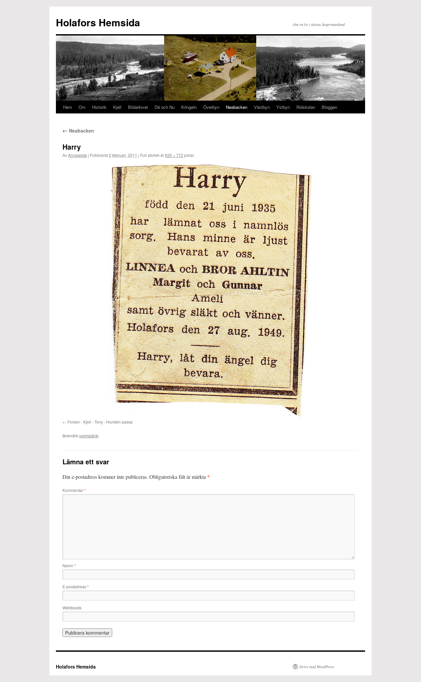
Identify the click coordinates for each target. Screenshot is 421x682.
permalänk (88, 435)
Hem (67, 107)
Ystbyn (283, 107)
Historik (99, 107)
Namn (69, 565)
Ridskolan (305, 107)
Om (82, 107)
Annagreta (77, 155)
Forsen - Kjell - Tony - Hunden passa (100, 422)
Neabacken (236, 107)
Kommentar (74, 490)
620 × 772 (174, 155)
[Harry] (210, 290)
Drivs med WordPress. (317, 666)
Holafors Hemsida (98, 22)
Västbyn (262, 107)
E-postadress (75, 586)
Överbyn (211, 107)
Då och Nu (165, 107)
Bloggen (329, 107)
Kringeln (189, 107)
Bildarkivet (138, 107)
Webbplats (72, 607)
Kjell (117, 107)
